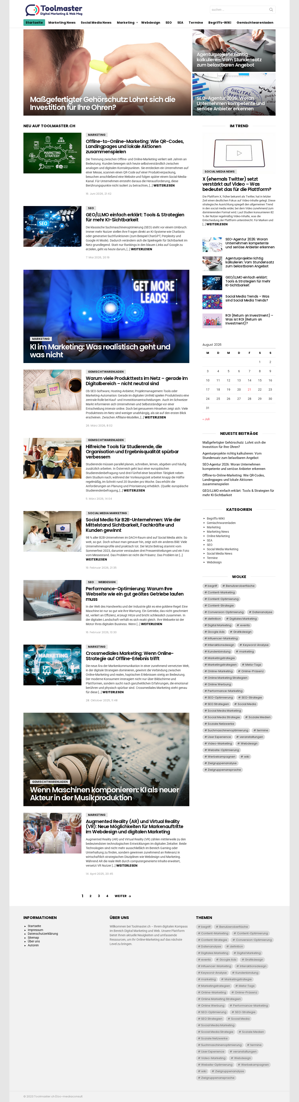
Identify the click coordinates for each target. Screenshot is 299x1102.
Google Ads (216, 632)
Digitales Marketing (243, 619)
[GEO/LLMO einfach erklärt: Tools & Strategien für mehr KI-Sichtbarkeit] (52, 226)
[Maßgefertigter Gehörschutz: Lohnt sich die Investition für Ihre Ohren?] (107, 72)
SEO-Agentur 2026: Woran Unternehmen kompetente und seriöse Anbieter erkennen (249, 243)
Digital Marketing (219, 625)
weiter (121, 896)
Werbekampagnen (221, 757)
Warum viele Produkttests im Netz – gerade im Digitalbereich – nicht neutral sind (137, 381)
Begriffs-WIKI (219, 22)
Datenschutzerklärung (43, 933)
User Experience (219, 737)
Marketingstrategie (221, 658)
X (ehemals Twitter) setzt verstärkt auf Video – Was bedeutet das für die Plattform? (236, 184)
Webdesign (150, 22)
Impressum (35, 930)
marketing (246, 651)
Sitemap (33, 937)
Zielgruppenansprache (224, 770)
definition (214, 619)
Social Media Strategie (224, 717)
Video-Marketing (220, 743)
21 (249, 389)
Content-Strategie (221, 605)
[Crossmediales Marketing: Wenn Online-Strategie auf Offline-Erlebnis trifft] (52, 665)
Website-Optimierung (223, 750)
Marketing (125, 22)
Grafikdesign (242, 632)
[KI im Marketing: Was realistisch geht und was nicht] (106, 316)
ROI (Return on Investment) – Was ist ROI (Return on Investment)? (249, 319)
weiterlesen (164, 185)
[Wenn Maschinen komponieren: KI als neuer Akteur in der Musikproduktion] (106, 759)
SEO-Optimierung (220, 697)
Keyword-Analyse (256, 645)
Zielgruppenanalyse (222, 763)
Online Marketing (218, 536)
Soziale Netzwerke (221, 724)
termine (262, 730)
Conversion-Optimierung (226, 612)
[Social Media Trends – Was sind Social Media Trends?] (212, 301)
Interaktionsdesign (221, 645)
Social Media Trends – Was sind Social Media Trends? (247, 298)
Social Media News (96, 22)
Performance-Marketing (225, 691)
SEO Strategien (218, 704)
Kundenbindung (219, 651)
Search (271, 10)
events (245, 625)
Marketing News (62, 22)
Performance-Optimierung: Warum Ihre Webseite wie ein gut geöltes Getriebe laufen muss (135, 593)
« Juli (205, 419)
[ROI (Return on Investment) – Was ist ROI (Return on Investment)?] (212, 321)
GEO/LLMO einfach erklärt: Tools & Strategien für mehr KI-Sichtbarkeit (135, 217)
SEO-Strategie (252, 697)
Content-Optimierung (223, 599)
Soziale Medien (260, 717)
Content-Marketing (221, 592)
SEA (180, 22)
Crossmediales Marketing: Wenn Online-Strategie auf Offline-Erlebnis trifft (130, 656)
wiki (246, 757)
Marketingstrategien (222, 665)
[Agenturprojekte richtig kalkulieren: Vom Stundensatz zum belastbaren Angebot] (234, 50)
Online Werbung (219, 684)
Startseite (34, 22)
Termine (196, 22)
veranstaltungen (251, 737)
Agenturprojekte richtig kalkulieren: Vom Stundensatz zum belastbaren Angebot (249, 262)
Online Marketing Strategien (227, 678)
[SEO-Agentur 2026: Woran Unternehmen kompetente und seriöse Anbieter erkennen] (234, 94)
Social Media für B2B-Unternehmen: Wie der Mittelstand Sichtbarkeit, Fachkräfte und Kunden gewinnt (133, 525)
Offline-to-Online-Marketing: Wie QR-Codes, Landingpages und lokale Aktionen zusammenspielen (135, 146)
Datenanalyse (262, 612)
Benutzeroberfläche (240, 586)
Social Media (247, 704)
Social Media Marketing (107, 513)
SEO (168, 22)
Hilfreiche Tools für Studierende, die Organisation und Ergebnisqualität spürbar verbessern (132, 451)
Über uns (34, 941)
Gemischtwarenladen (255, 22)
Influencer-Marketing (223, 638)
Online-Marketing (220, 671)
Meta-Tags (253, 665)
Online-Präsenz (252, 671)
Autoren (33, 945)
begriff (212, 586)
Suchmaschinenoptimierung (228, 730)
